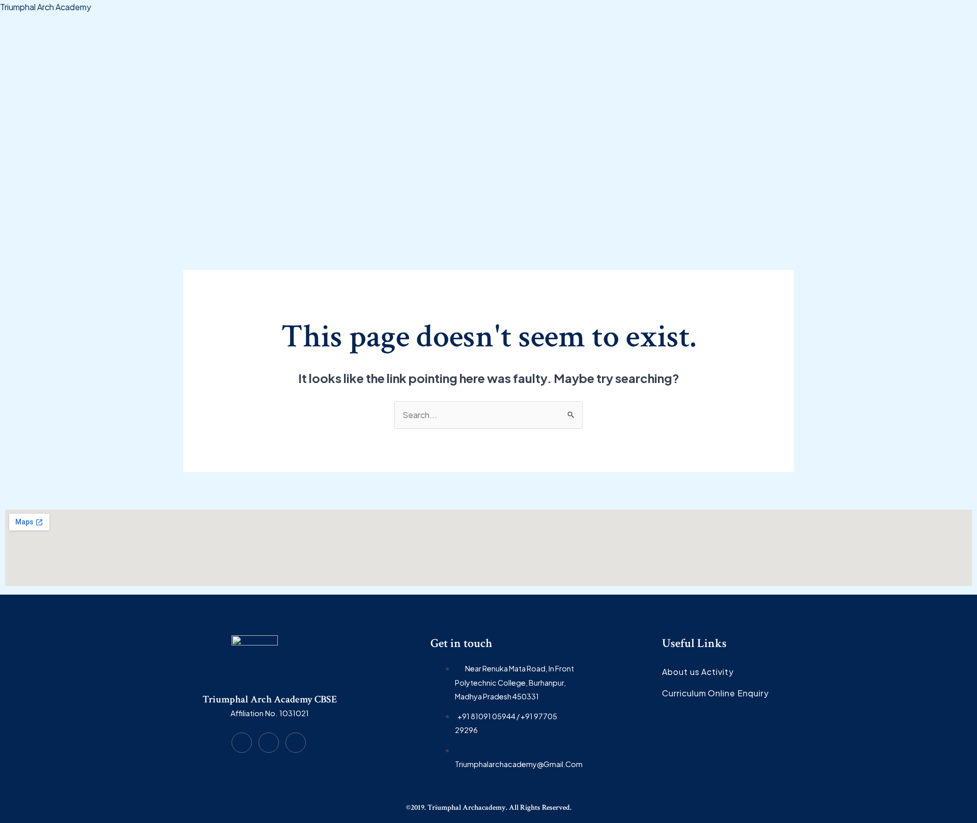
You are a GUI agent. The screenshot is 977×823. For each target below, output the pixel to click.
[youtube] (295, 742)
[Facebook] (242, 742)
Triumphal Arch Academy (45, 7)
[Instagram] (268, 742)
